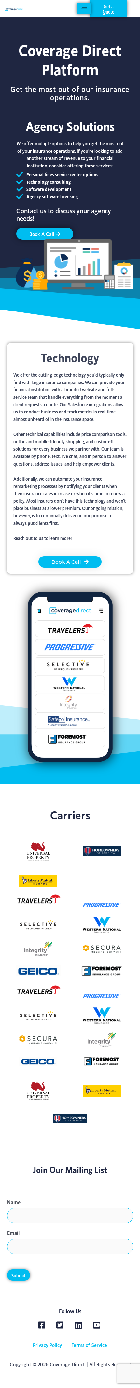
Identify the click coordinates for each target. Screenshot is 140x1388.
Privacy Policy (47, 1344)
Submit (18, 1275)
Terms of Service (89, 1344)
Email (13, 1232)
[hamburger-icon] (84, 8)
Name (14, 1201)
